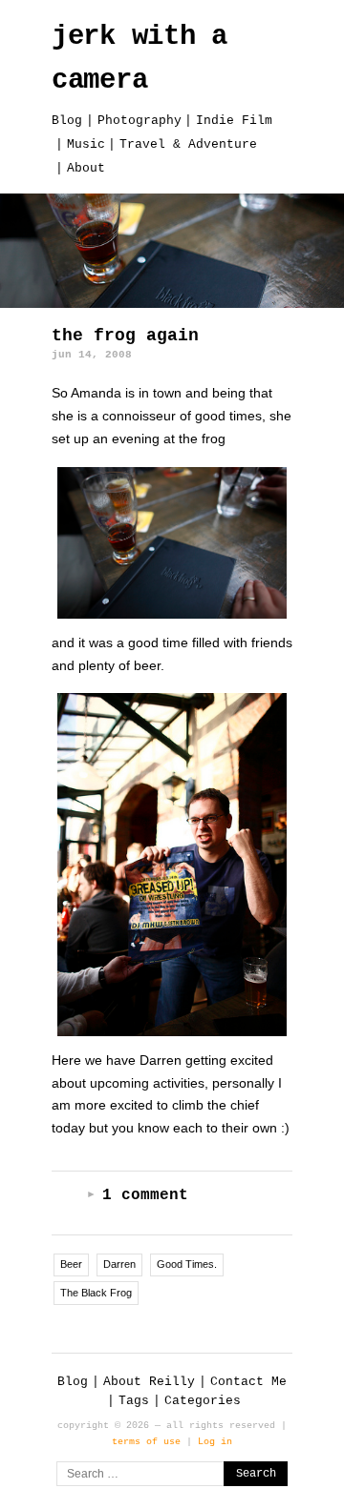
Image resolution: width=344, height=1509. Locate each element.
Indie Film (234, 120)
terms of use (146, 1441)
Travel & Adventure (188, 144)
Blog (67, 120)
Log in (215, 1441)
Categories (202, 1401)
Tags (133, 1401)
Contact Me (248, 1382)
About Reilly (149, 1382)
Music (86, 144)
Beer (71, 1264)
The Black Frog (96, 1292)
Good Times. (187, 1264)
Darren (119, 1264)
